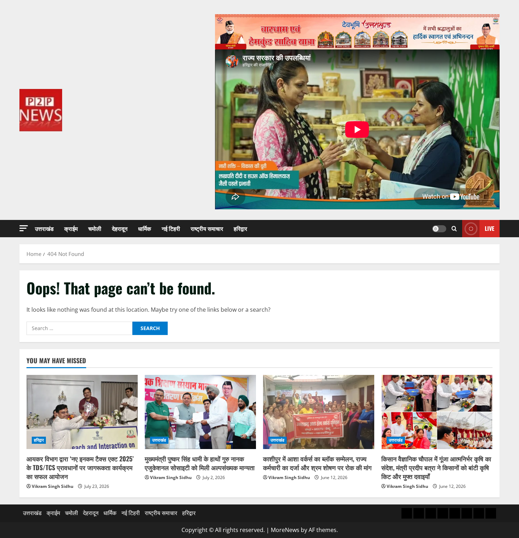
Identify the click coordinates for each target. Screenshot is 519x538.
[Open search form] (454, 228)
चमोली (94, 228)
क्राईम (71, 228)
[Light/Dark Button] (439, 228)
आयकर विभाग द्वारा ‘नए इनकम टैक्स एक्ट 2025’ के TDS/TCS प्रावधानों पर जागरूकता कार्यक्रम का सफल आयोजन (80, 467)
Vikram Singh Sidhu (52, 486)
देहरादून (119, 228)
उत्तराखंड (44, 228)
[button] (23, 228)
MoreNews (285, 530)
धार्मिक (144, 228)
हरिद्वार (240, 228)
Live (489, 228)
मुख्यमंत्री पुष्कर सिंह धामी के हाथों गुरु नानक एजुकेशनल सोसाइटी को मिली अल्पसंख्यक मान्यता (200, 463)
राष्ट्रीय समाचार (207, 228)
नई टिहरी (171, 228)
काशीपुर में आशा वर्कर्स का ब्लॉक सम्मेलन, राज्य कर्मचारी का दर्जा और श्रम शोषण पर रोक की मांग (317, 463)
